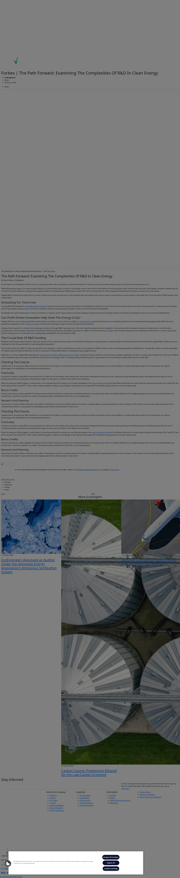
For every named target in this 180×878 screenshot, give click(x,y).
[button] (8, 863)
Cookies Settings (111, 869)
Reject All (111, 863)
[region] (75, 863)
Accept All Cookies (110, 857)
